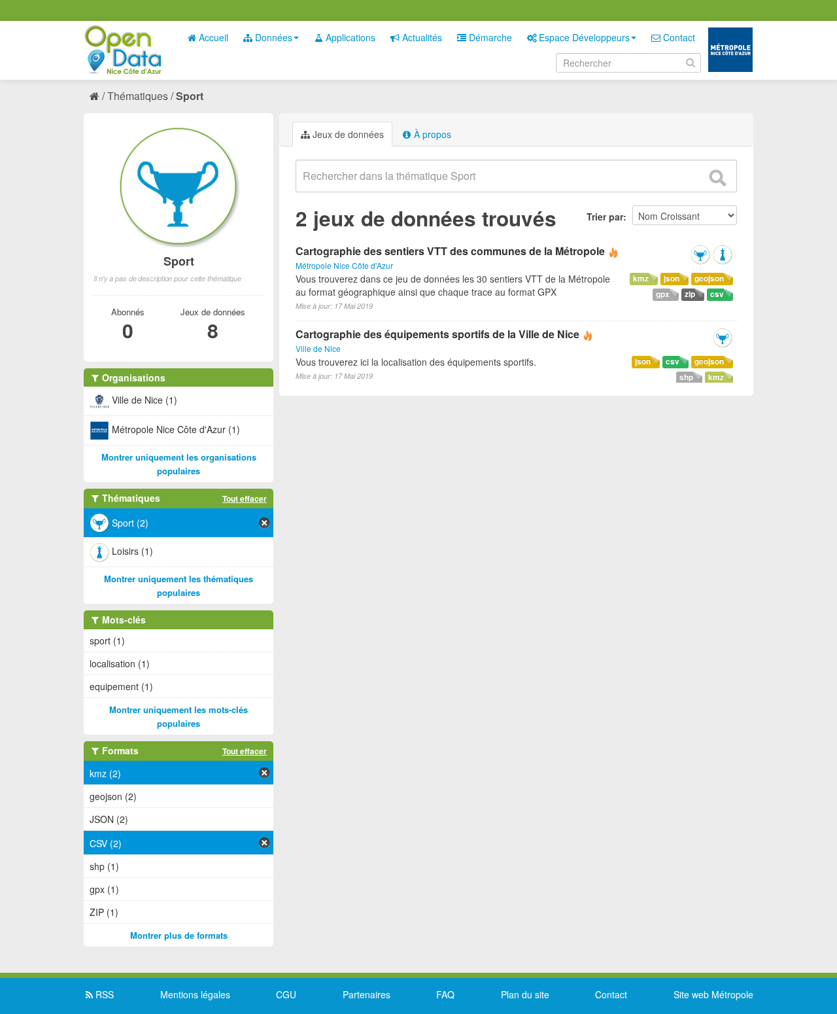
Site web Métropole (713, 994)
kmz (641, 278)
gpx (663, 294)
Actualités (421, 37)
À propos (431, 134)
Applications (349, 37)
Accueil (212, 37)
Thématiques (137, 95)
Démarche (489, 37)
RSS (103, 994)
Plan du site (525, 994)
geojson (709, 278)
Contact (677, 37)
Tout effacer (244, 498)
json (671, 278)
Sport (189, 95)
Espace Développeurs (583, 37)
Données (272, 37)
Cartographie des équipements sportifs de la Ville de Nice (437, 333)
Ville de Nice (318, 348)
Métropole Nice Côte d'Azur (344, 265)
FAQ (445, 994)
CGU (286, 994)
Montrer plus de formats (179, 935)
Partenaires (366, 994)
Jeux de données (347, 134)
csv (717, 294)
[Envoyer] (717, 178)
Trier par (605, 216)
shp (686, 377)
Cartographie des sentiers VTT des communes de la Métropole (451, 250)
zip (690, 294)
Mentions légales (195, 994)
